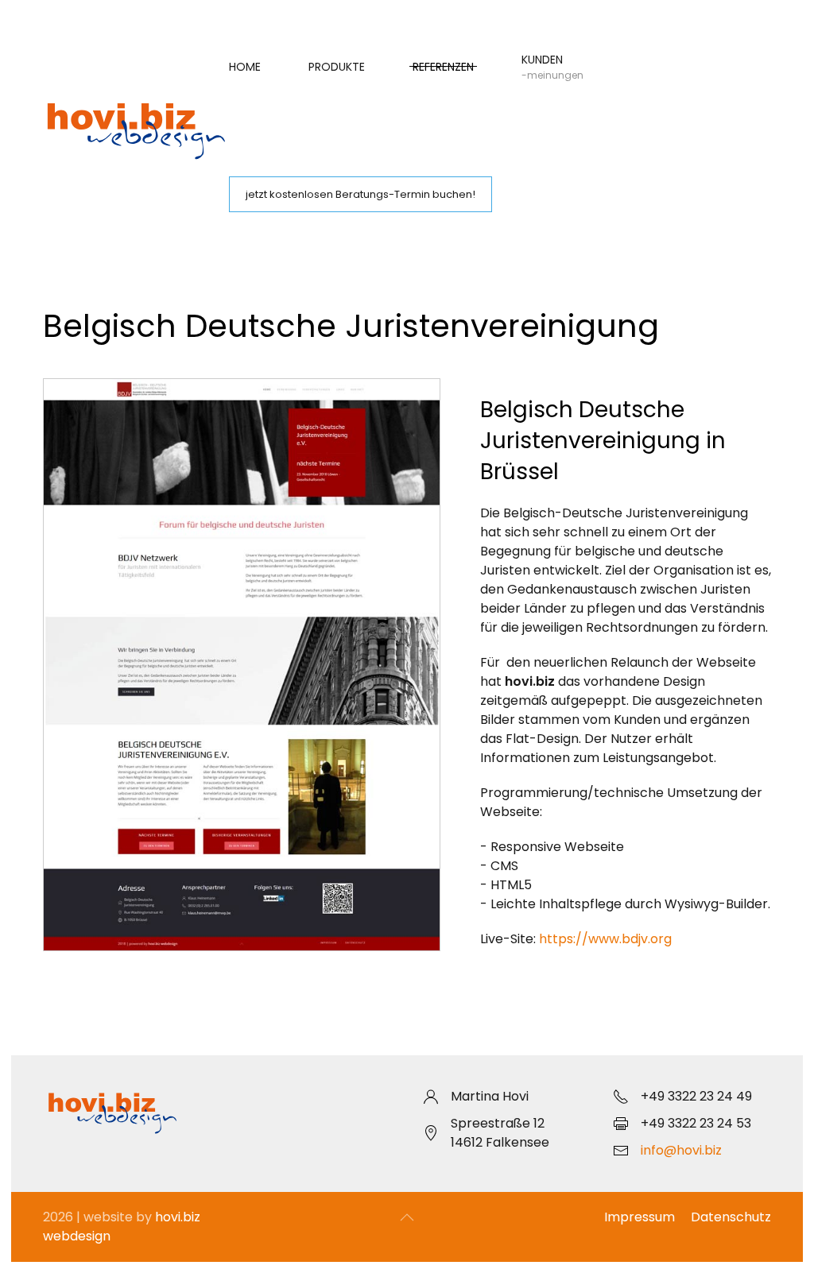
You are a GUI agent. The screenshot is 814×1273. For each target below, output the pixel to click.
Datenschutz (731, 1217)
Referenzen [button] (443, 67)
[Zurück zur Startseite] (136, 130)
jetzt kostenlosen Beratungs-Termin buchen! (360, 194)
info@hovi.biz (681, 1150)
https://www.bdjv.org (605, 939)
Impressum (639, 1217)
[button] (407, 1217)
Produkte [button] (336, 67)
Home (245, 67)
